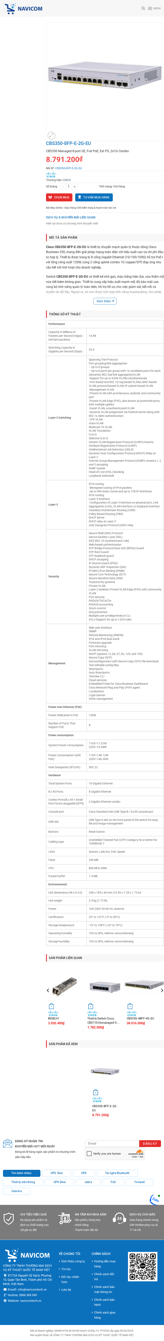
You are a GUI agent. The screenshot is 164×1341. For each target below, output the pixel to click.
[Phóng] (51, 136)
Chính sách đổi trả (104, 1276)
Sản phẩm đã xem (63, 1044)
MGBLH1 (53, 1018)
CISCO (67, 180)
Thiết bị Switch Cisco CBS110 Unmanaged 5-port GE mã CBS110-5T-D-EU (104, 1021)
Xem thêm (104, 301)
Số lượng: (52, 186)
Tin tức (66, 1269)
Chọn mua (61, 197)
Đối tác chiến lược (70, 1279)
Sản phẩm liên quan (65, 958)
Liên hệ (66, 1290)
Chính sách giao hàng (105, 1315)
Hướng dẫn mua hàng (104, 1264)
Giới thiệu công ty (73, 1261)
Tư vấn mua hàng (96, 197)
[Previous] (48, 998)
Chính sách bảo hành (104, 1302)
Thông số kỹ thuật (65, 314)
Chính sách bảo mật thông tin (104, 1289)
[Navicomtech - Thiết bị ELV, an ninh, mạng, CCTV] (41, 8)
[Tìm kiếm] (143, 8)
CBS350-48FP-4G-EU (140, 1018)
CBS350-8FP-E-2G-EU (104, 1108)
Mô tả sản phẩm (63, 237)
